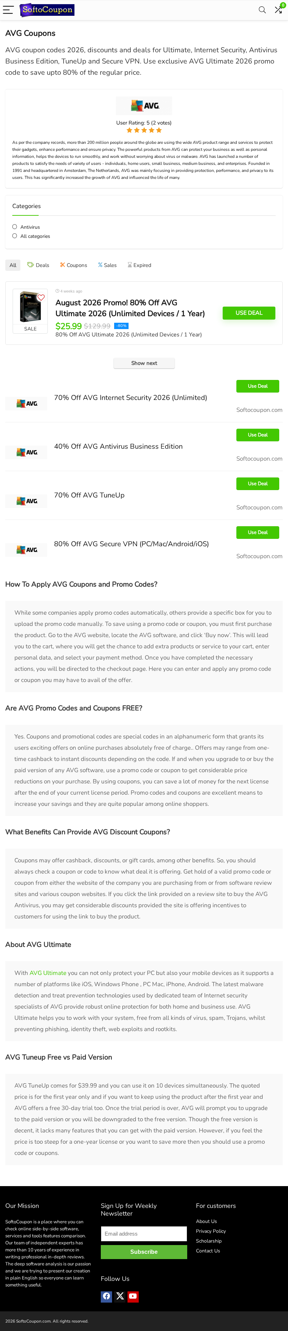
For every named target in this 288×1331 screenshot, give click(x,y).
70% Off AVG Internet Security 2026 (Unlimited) (130, 397)
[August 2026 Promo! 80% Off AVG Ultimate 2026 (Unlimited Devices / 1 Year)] (30, 306)
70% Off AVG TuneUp (89, 495)
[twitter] (119, 1297)
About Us (206, 1221)
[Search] (262, 10)
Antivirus (30, 227)
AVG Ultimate (48, 973)
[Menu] (8, 10)
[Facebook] (106, 1297)
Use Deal (249, 313)
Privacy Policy (211, 1231)
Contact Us (208, 1251)
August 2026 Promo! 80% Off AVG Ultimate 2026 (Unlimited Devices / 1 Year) (130, 308)
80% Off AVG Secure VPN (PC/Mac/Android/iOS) (131, 544)
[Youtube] (133, 1297)
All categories (35, 236)
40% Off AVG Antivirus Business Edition (118, 446)
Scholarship (209, 1241)
